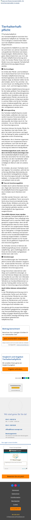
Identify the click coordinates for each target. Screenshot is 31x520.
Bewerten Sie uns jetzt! (15, 476)
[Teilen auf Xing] (28, 378)
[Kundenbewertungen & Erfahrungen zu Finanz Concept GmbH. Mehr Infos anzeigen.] (15, 469)
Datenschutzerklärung (23, 345)
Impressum (15, 490)
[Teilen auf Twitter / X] (23, 378)
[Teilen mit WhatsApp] (26, 378)
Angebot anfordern (15, 369)
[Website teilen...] (18, 485)
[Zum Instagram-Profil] (15, 485)
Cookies (15, 504)
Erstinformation (15, 497)
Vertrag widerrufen (15, 508)
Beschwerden (15, 501)
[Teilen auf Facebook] (24, 378)
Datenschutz (15, 494)
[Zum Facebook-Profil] (12, 485)
